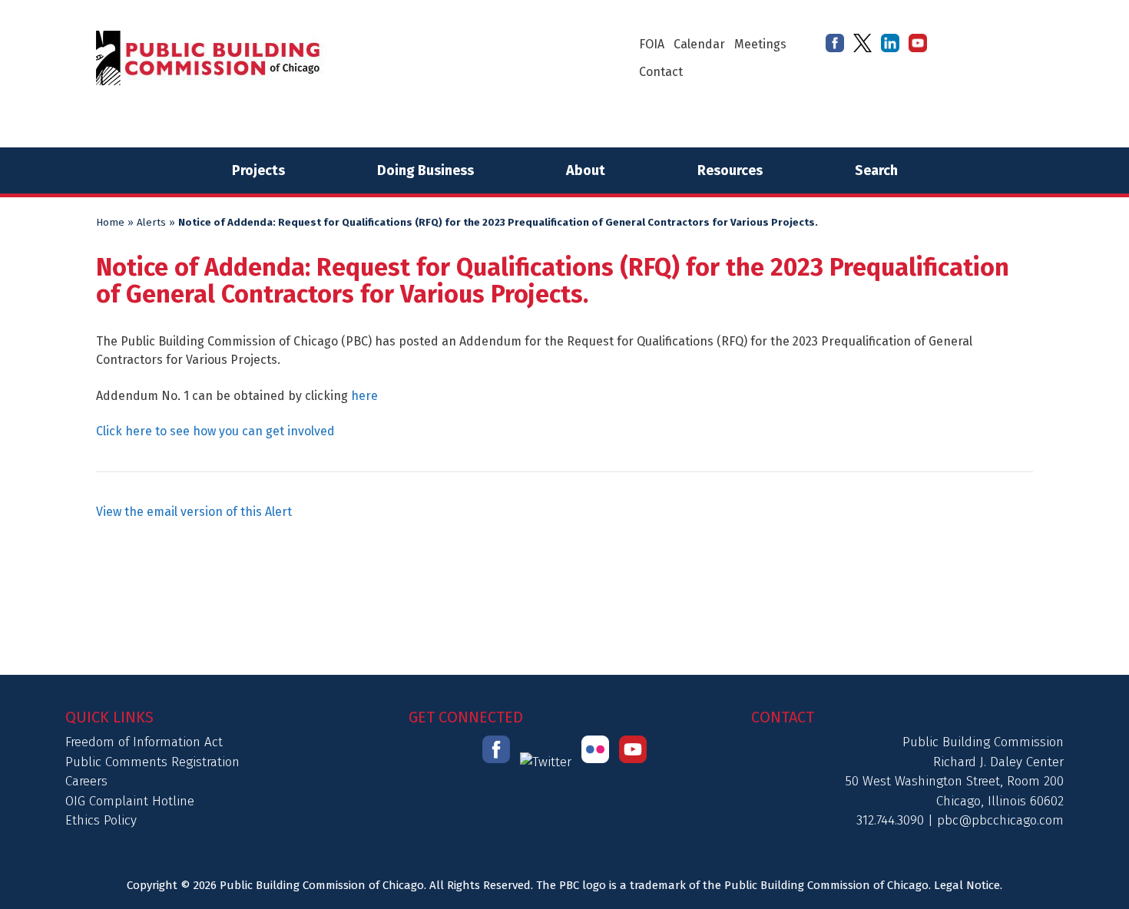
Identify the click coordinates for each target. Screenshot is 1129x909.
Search (876, 170)
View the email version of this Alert (194, 511)
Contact (661, 71)
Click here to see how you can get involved (215, 431)
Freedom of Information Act (144, 742)
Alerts (151, 223)
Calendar (699, 44)
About (585, 170)
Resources (730, 170)
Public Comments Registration (152, 762)
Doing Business (425, 170)
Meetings (760, 44)
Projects (258, 170)
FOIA (651, 44)
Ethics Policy (101, 820)
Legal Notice (967, 885)
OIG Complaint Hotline (129, 801)
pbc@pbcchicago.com (1000, 820)
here (364, 395)
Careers (86, 781)
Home (110, 223)
